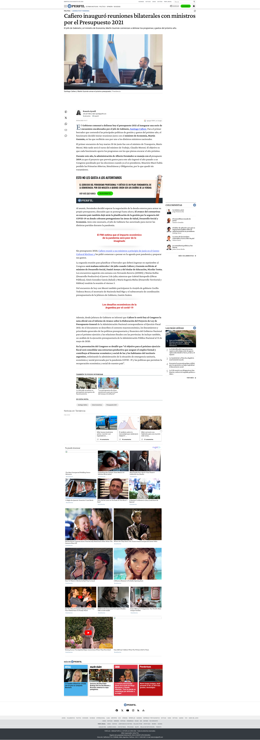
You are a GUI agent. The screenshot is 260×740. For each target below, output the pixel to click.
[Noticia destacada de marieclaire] (101, 667)
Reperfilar (132, 718)
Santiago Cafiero (138, 128)
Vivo (186, 718)
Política (102, 7)
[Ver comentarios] (194, 11)
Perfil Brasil (168, 1)
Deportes (114, 718)
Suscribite (185, 6)
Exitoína (159, 1)
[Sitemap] (143, 711)
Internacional (100, 718)
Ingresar (176, 6)
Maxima (160, 724)
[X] (122, 710)
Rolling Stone (138, 724)
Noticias (148, 1)
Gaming (181, 718)
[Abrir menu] (65, 6)
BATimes (145, 721)
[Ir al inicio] (76, 6)
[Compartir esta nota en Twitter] (66, 118)
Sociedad (117, 7)
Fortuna (122, 721)
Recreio (154, 724)
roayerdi (96, 116)
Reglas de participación (147, 727)
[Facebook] (117, 710)
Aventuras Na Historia (125, 724)
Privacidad (130, 727)
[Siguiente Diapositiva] (161, 430)
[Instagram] (133, 710)
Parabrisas (130, 721)
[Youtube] (127, 711)
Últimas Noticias (92, 7)
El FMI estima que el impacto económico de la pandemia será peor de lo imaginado (119, 237)
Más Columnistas (186, 256)
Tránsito (158, 727)
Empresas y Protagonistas (151, 718)
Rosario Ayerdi (89, 111)
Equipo (137, 727)
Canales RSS (102, 727)
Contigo (114, 724)
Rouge (137, 721)
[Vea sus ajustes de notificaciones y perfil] (194, 6)
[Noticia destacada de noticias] (76, 667)
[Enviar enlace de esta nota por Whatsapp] (66, 124)
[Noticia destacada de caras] (126, 667)
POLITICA (67, 11)
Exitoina (175, 718)
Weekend (116, 721)
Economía (85, 718)
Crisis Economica (97, 405)
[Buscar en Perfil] (194, 2)
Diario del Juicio (193, 718)
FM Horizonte (154, 721)
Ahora (64, 718)
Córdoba (124, 718)
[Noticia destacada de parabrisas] (151, 667)
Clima (108, 718)
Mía (141, 721)
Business (141, 1)
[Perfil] (76, 661)
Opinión (110, 7)
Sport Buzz (147, 724)
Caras (154, 1)
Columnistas (174, 205)
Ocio (119, 718)
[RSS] (138, 711)
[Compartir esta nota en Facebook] (66, 112)
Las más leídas (175, 328)
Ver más (190, 378)
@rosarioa (87, 116)
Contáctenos (122, 727)
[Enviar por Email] (66, 130)
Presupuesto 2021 (111, 405)
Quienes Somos (111, 727)
